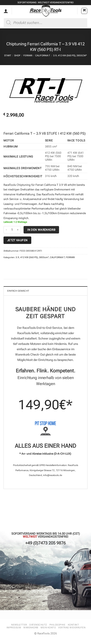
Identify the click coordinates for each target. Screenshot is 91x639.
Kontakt (73, 624)
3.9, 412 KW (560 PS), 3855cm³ (70, 55)
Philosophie (57, 624)
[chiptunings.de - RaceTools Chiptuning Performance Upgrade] (45, 11)
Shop (17, 55)
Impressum (14, 627)
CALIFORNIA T (42, 55)
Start (7, 55)
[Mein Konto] (6, 11)
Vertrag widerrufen (71, 627)
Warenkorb (30, 627)
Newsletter (19, 624)
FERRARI (27, 55)
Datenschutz (38, 624)
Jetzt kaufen (17, 240)
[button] (84, 11)
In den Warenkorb (41, 229)
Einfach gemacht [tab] (18, 290)
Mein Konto (48, 627)
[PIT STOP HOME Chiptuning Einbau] (45, 428)
